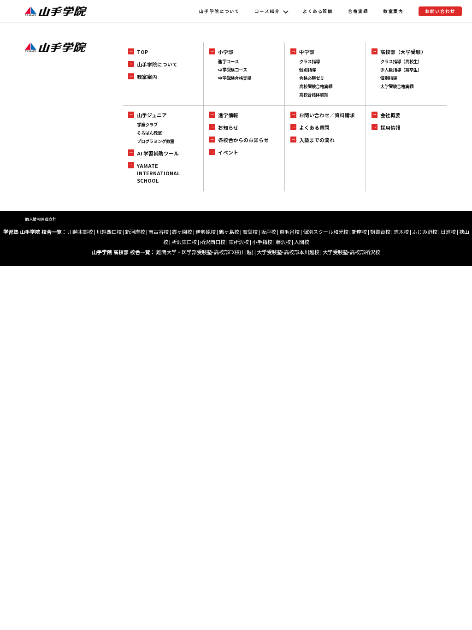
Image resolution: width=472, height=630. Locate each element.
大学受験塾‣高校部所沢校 (351, 252)
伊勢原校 (205, 231)
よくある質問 (318, 11)
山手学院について (219, 11)
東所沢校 (239, 241)
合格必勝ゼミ (311, 78)
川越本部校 (80, 231)
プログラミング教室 (155, 141)
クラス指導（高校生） (401, 61)
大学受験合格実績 (396, 86)
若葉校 (250, 231)
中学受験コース (232, 69)
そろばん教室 (149, 133)
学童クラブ (147, 124)
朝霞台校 (380, 231)
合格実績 (358, 11)
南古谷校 (158, 231)
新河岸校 (135, 231)
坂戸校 (268, 231)
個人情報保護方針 (40, 218)
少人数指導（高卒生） (401, 69)
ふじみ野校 (424, 231)
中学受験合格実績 (234, 78)
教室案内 (393, 11)
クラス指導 (309, 61)
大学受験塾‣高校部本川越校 (288, 252)
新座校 (359, 231)
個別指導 (307, 69)
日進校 (448, 231)
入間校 (301, 241)
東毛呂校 (289, 231)
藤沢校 (283, 241)
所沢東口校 (184, 241)
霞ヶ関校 (182, 231)
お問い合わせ (440, 11)
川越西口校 (109, 231)
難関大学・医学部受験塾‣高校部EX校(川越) (205, 252)
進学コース (228, 61)
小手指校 (262, 241)
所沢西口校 (212, 241)
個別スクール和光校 (325, 231)
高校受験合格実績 (315, 86)
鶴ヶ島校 (229, 231)
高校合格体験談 (313, 94)
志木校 (401, 231)
